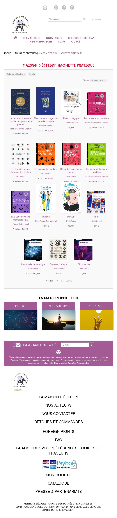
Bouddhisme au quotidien (96, 118)
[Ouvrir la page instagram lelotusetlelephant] (56, 7)
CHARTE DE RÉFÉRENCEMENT (58, 509)
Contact (96, 306)
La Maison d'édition (58, 396)
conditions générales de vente (81, 506)
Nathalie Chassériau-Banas (96, 122)
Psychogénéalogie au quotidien (96, 170)
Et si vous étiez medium (45, 168)
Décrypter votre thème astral (71, 170)
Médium (71, 216)
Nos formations (41, 41)
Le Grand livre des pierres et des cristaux (20, 170)
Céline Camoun (45, 125)
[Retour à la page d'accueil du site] (20, 24)
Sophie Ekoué (58, 268)
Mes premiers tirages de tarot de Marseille (46, 120)
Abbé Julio (14, 128)
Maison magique (71, 118)
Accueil (8, 53)
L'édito (20, 306)
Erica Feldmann (71, 122)
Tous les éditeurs (26, 53)
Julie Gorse (71, 176)
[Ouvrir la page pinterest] (72, 7)
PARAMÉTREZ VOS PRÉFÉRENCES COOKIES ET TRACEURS (58, 450)
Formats (31, 74)
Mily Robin (20, 176)
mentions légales (35, 503)
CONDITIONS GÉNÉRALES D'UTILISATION (37, 506)
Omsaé (75, 41)
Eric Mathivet (51, 221)
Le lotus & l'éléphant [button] (82, 37)
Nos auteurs (59, 306)
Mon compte (58, 474)
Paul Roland (46, 173)
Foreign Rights (58, 431)
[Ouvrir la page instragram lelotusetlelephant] (58, 351)
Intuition (46, 216)
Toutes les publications (15, 74)
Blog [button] (61, 41)
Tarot (96, 216)
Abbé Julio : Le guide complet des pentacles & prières (20, 121)
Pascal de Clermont (20, 224)
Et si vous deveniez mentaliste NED (20, 218)
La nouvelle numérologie (33, 264)
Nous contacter (58, 413)
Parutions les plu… (98, 80)
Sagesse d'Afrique (58, 264)
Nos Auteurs (58, 405)
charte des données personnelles (70, 503)
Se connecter (96, 19)
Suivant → (70, 280)
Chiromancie (84, 264)
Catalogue (58, 483)
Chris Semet (40, 221)
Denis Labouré (25, 128)
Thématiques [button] (31, 37)
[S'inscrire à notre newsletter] (46, 7)
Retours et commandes (58, 421)
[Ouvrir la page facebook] (64, 7)
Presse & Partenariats (58, 491)
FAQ (58, 439)
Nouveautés (54, 37)
